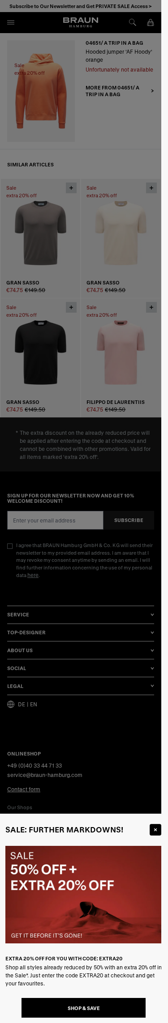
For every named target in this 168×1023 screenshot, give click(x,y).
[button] (80, 511)
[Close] (155, 829)
